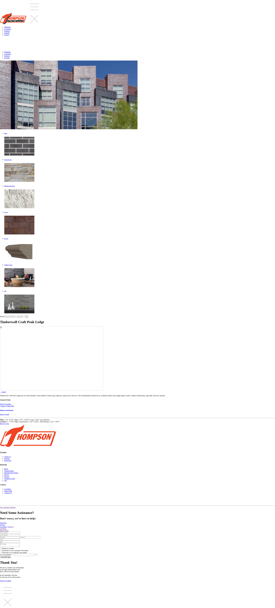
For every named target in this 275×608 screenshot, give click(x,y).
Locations (7, 29)
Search (6, 35)
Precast (6, 477)
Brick (6, 469)
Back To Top (4, 424)
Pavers (6, 475)
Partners (7, 31)
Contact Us (8, 493)
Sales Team (8, 491)
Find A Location (5, 404)
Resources (7, 460)
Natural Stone (9, 471)
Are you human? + (7, 555)
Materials (7, 27)
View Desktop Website (8, 507)
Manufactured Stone (11, 473)
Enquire (7, 33)
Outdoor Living (9, 479)
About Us (7, 457)
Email (3, 392)
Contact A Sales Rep (7, 406)
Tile (5, 480)
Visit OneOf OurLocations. (3, 525)
